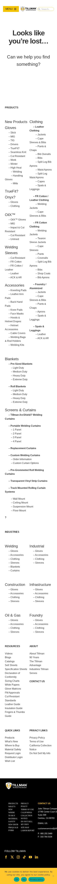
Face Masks (17, 313)
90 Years (34, 657)
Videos (8, 653)
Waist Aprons (45, 169)
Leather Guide (12, 704)
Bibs (40, 158)
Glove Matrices (13, 688)
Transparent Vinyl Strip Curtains (28, 481)
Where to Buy (12, 745)
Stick (13, 132)
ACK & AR (16, 277)
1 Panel (17, 429)
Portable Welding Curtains (25, 426)
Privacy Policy (37, 737)
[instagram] (18, 857)
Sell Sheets (11, 665)
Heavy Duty (19, 375)
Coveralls (43, 258)
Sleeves (14, 562)
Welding (17, 171)
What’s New (11, 741)
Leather (14, 273)
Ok (16, 879)
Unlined (14, 239)
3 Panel (17, 437)
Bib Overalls (44, 154)
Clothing (15, 206)
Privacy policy (36, 879)
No (23, 879)
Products (9, 737)
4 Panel (17, 441)
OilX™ (10, 215)
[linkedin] (36, 857)
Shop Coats (44, 273)
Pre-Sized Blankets (21, 364)
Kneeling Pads (18, 290)
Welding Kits (17, 345)
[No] (53, 875)
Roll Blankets (18, 386)
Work (13, 160)
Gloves (14, 202)
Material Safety (13, 749)
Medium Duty (20, 371)
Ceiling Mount (20, 502)
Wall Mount (19, 498)
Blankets (15, 566)
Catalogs (10, 661)
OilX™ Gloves (18, 219)
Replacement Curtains (23, 448)
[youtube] (30, 857)
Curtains (15, 570)
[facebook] (6, 857)
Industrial (36, 546)
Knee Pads (16, 310)
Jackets (42, 134)
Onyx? (10, 197)
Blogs (8, 657)
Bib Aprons (43, 277)
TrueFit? (14, 148)
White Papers (12, 684)
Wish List (10, 761)
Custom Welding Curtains (25, 455)
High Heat (15, 167)
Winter (13, 164)
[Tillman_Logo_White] (17, 783)
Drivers (14, 144)
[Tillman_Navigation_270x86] (28, 7)
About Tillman (36, 653)
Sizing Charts (12, 681)
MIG (12, 136)
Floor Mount (19, 510)
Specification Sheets (16, 669)
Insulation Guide (13, 708)
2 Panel (17, 433)
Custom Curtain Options (26, 463)
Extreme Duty (20, 379)
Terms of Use (36, 741)
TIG (12, 140)
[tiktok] (24, 857)
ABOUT (33, 646)
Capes (41, 181)
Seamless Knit (18, 152)
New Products (16, 122)
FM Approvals (12, 692)
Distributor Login (14, 757)
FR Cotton (16, 261)
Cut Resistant (17, 156)
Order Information (22, 459)
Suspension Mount (23, 506)
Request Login (13, 753)
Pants (41, 254)
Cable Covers (17, 333)
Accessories (14, 285)
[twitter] (12, 857)
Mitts (15, 183)
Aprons (41, 311)
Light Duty (18, 368)
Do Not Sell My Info (39, 753)
